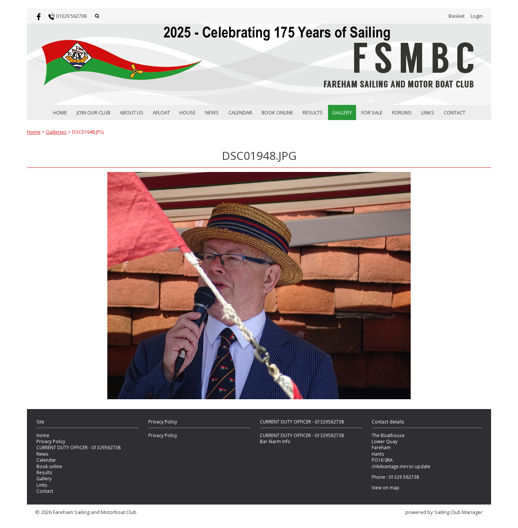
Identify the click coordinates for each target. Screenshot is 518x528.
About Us (131, 112)
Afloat (161, 112)
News (212, 112)
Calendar (240, 112)
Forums (402, 112)
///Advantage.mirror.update (401, 466)
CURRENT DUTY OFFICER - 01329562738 (78, 447)
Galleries (56, 131)
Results (313, 112)
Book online (277, 112)
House (187, 112)
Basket (457, 15)
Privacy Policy (50, 441)
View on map (385, 487)
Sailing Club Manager (458, 512)
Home (60, 112)
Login (477, 15)
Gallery (342, 112)
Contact (454, 112)
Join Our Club (93, 112)
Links (427, 112)
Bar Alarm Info (275, 441)
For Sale (372, 112)
